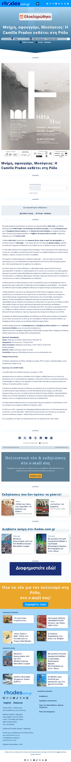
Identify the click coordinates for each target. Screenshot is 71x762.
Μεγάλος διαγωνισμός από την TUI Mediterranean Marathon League (23, 542)
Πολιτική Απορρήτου (47, 712)
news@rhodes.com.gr (13, 735)
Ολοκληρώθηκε (37, 16)
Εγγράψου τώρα (35, 476)
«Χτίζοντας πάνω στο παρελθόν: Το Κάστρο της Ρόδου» (23, 508)
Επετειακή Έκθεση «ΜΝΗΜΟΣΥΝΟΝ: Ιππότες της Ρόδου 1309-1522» (56, 622)
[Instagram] (50, 3)
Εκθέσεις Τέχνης (27, 42)
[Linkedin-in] (65, 3)
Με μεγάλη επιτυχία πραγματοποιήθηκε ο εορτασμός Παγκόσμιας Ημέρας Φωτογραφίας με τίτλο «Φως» (57, 545)
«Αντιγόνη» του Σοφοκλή (57, 505)
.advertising (61, 752)
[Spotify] (68, 3)
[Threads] (62, 3)
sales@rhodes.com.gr (9, 740)
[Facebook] (47, 3)
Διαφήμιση (43, 696)
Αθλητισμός (16, 536)
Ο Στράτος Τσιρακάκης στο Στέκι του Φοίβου (56, 636)
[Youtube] (56, 3)
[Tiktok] (59, 3)
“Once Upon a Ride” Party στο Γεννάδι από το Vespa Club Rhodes (22, 637)
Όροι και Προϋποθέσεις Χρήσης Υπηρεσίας (51, 706)
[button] (37, 3)
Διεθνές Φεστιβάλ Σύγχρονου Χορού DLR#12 (22, 679)
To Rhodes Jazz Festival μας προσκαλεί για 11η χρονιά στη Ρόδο (56, 680)
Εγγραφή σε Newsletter (48, 701)
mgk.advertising (20, 710)
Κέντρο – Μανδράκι (44, 42)
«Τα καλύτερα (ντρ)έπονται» (20, 619)
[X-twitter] (53, 3)
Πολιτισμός (51, 536)
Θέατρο (18, 501)
